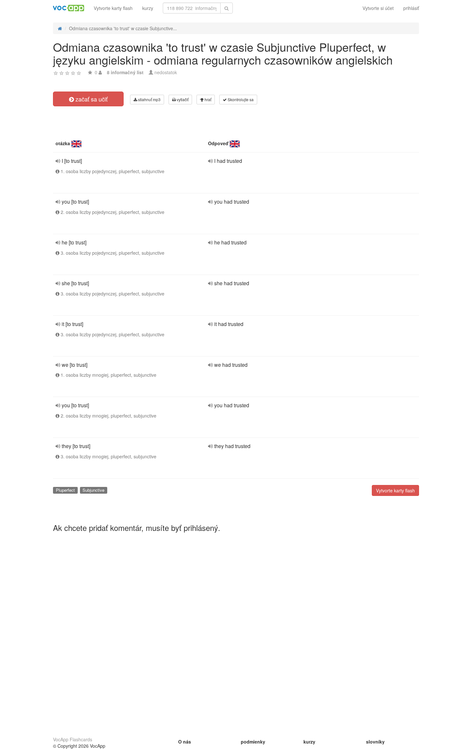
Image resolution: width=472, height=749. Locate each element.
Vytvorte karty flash (113, 8)
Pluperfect (65, 490)
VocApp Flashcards (72, 739)
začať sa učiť (91, 99)
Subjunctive (93, 490)
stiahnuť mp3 (149, 99)
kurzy (147, 8)
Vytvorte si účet (378, 8)
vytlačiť (182, 99)
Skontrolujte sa (240, 99)
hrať (207, 99)
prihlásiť (411, 8)
